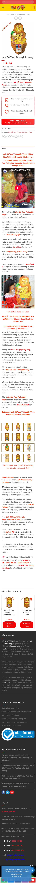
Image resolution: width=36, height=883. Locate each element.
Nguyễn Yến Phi (16, 874)
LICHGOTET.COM (8, 811)
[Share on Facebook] (7, 136)
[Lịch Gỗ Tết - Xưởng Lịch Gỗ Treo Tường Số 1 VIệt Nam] (18, 7)
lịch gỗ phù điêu (11, 649)
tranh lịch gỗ (16, 350)
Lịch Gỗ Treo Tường (14, 132)
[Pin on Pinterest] (17, 136)
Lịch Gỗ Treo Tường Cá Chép (27, 612)
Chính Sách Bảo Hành (10, 715)
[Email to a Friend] (14, 136)
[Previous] (1, 612)
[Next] (35, 612)
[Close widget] (31, 866)
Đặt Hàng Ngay (9, 624)
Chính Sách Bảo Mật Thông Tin (14, 719)
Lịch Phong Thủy (23, 14)
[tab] (18, 149)
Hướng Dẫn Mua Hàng (10, 708)
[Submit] (32, 2)
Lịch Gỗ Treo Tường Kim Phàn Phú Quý (9, 612)
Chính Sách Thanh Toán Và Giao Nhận (16, 712)
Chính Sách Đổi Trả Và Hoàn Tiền (14, 722)
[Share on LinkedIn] (21, 136)
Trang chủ (10, 14)
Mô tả (4, 148)
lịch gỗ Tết (16, 247)
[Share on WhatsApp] (3, 136)
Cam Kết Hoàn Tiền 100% (11, 726)
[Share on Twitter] (10, 136)
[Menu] (3, 7)
